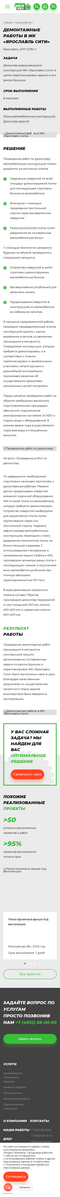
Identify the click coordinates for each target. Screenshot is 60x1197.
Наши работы (23, 22)
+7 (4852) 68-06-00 (36, 1022)
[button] (27, 133)
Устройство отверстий (25, 267)
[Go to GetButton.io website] (8, 1194)
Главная (7, 22)
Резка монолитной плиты (28, 228)
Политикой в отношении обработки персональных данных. (26, 1166)
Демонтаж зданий (16, 121)
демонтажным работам (19, 486)
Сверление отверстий (25, 178)
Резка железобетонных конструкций (29, 116)
